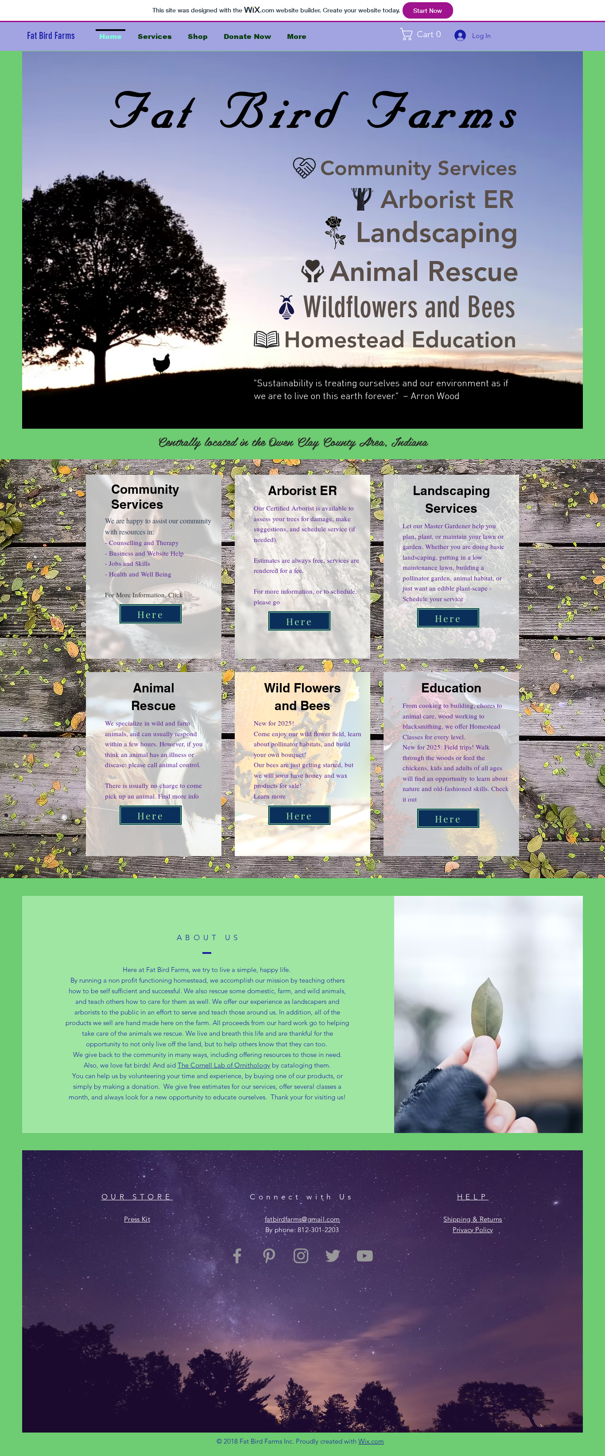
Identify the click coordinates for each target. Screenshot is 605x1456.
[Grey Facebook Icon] (237, 1256)
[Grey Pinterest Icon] (269, 1256)
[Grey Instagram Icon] (301, 1256)
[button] (427, 34)
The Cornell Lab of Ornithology (224, 1065)
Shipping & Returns (472, 1219)
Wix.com (371, 1441)
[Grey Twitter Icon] (333, 1256)
